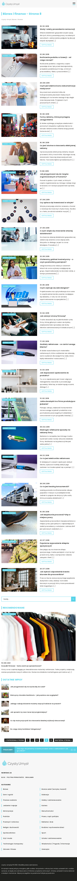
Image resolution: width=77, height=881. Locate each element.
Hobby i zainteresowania (51, 800)
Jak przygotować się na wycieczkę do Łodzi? (27, 687)
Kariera (44, 805)
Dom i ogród (8, 795)
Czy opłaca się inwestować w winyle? (57, 202)
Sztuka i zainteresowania (52, 838)
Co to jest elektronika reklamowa (55, 458)
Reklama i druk (47, 822)
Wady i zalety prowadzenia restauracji (57, 29)
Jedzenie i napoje (10, 805)
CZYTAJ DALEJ (47, 45)
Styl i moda (7, 838)
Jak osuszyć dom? (24, 749)
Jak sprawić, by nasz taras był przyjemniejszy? (28, 712)
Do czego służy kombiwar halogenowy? (25, 729)
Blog (3, 777)
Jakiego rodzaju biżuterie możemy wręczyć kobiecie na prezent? (35, 704)
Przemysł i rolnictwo (11, 822)
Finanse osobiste (10, 800)
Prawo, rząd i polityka (50, 816)
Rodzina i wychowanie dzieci (53, 827)
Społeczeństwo (9, 833)
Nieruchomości (48, 811)
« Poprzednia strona (14, 740)
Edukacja (45, 795)
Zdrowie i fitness (9, 849)
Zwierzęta (45, 849)
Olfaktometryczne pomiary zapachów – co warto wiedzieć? (25, 666)
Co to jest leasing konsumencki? (54, 486)
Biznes (5, 789)
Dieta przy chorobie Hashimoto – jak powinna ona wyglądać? (34, 695)
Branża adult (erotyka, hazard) (54, 789)
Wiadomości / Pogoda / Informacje (56, 844)
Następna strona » (63, 740)
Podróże (6, 816)
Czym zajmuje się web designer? (54, 288)
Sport (44, 833)
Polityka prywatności (15, 777)
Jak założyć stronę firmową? (53, 316)
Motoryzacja (8, 811)
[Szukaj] (73, 599)
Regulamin (29, 777)
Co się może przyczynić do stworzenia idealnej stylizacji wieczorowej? (37, 721)
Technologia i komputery (13, 844)
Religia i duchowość (11, 827)
